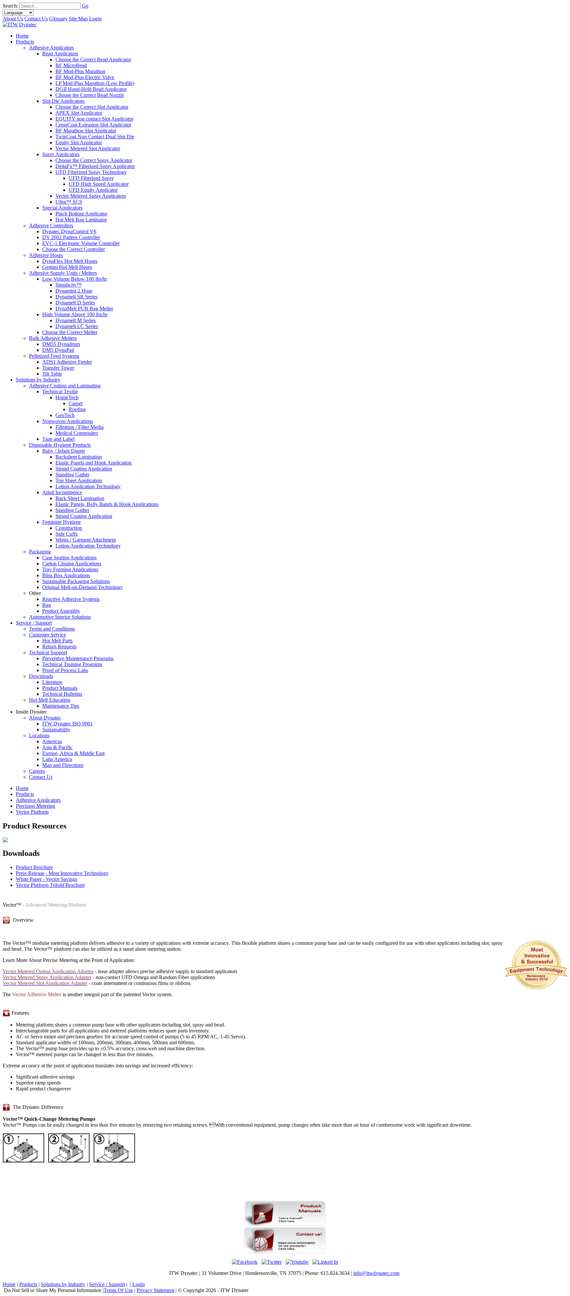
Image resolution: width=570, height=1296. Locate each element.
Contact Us (36, 18)
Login (95, 18)
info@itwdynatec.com (376, 1273)
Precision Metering (35, 806)
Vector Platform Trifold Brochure (50, 885)
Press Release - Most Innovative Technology (62, 873)
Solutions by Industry (63, 1284)
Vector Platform (32, 812)
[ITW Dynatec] (20, 24)
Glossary (58, 18)
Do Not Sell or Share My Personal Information (52, 1290)
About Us (13, 18)
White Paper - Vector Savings (46, 879)
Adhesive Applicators (38, 800)
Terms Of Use (118, 1290)
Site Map (78, 18)
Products (25, 794)
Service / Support (107, 1284)
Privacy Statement (155, 1290)
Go (85, 6)
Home (22, 788)
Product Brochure (34, 867)
